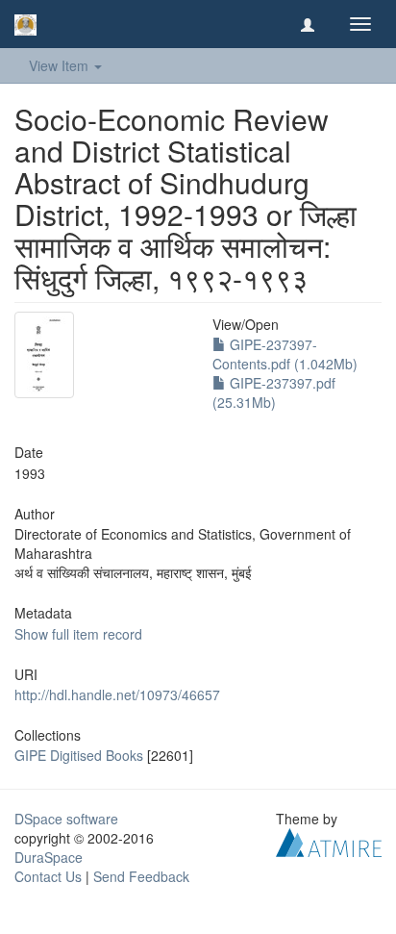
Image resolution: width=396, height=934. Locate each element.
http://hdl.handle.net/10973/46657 (117, 694)
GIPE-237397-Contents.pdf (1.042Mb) (285, 354)
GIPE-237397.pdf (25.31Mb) (273, 392)
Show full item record (78, 634)
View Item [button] (60, 65)
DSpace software (66, 818)
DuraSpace (48, 857)
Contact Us (48, 876)
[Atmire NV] (329, 840)
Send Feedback (141, 876)
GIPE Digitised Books (78, 755)
